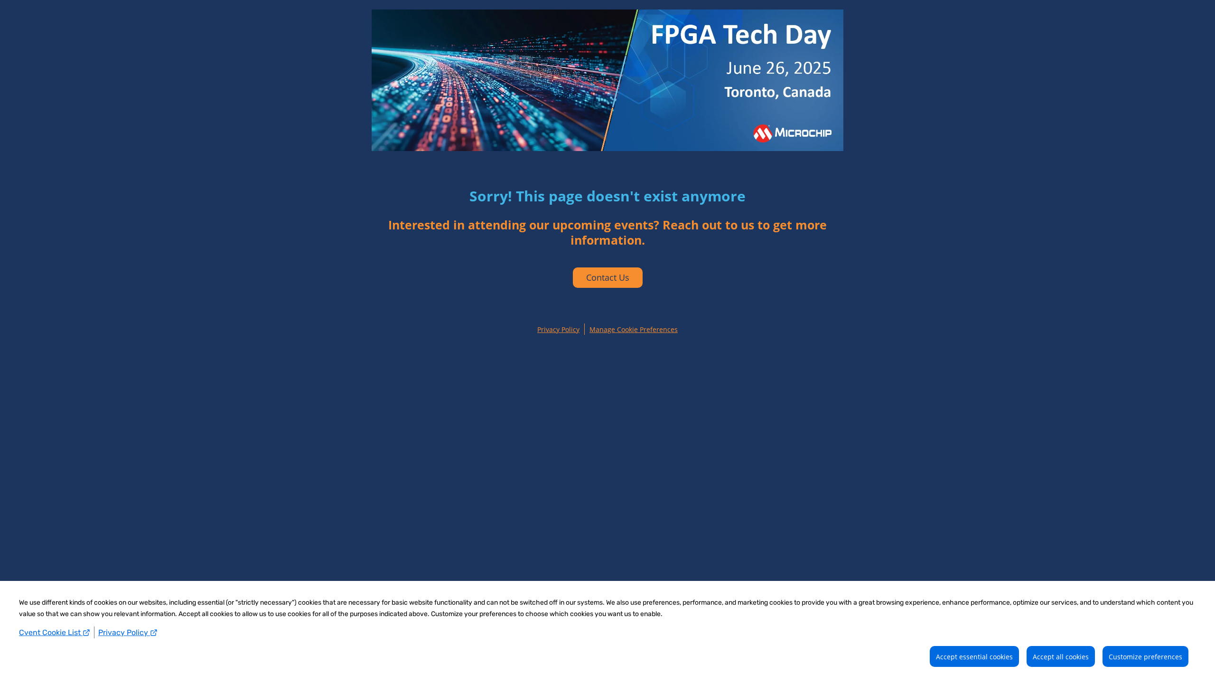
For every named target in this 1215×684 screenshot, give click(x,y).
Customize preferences (1145, 656)
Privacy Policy (124, 632)
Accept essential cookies (974, 656)
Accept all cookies (1061, 656)
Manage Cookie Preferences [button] (633, 329)
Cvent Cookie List (51, 632)
